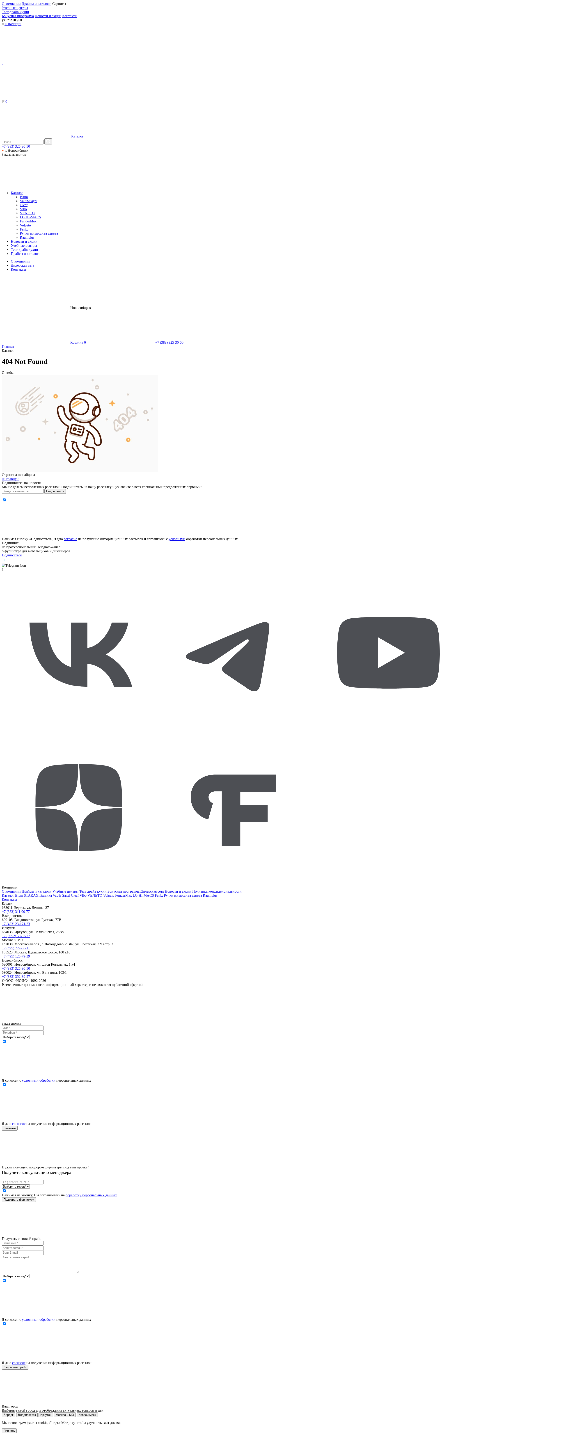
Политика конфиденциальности (217, 891)
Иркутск (45, 1415)
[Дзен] (79, 883)
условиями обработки (38, 1080)
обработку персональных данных (91, 1195)
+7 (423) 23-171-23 (16, 924)
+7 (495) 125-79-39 (16, 956)
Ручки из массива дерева (39, 233)
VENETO (27, 213)
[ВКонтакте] (79, 728)
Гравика (45, 895)
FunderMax (28, 221)
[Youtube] (388, 728)
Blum (24, 197)
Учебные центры (15, 8)
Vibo (23, 209)
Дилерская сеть (22, 265)
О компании (11, 4)
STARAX (31, 895)
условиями (177, 539)
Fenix (24, 229)
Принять (9, 1431)
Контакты (69, 16)
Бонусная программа (18, 16)
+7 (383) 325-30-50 (16, 146)
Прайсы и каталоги (36, 4)
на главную (10, 479)
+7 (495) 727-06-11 (16, 948)
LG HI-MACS (30, 217)
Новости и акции (48, 16)
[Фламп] (234, 883)
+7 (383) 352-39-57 (16, 976)
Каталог (77, 136)
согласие (70, 539)
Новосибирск (87, 1415)
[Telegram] (234, 728)
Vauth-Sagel (28, 201)
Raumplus (27, 237)
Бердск (9, 1415)
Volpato (25, 225)
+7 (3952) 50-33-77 (16, 936)
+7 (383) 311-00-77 (16, 912)
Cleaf (23, 205)
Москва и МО (65, 1415)
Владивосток (27, 1415)
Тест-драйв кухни (15, 12)
